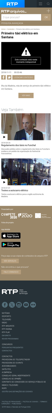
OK (46, 17)
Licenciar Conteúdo (23, 77)
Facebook (5, 305)
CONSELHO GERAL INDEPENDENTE (16, 376)
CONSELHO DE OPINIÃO (11, 379)
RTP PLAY (6, 332)
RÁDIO (4, 323)
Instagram (19, 305)
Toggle (48, 4)
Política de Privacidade (11, 402)
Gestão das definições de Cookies (17, 392)
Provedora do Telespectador (16, 360)
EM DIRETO (6, 335)
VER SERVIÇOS (10, 261)
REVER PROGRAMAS (10, 339)
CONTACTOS (7, 356)
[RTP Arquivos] (14, 12)
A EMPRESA (7, 372)
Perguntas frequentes (12, 348)
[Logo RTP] (15, 291)
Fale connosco (11, 272)
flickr (33, 305)
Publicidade (16, 404)
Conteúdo (10, 29)
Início (3, 29)
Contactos (7, 351)
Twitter (12, 305)
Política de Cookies (30, 402)
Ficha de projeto (7, 223)
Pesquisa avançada (12, 23)
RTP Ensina (7, 329)
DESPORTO (6, 316)
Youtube (26, 305)
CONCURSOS (7, 344)
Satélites (6, 369)
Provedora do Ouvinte (12, 363)
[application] (26, 56)
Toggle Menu (40, 4)
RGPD (4, 388)
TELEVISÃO (6, 320)
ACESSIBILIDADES (9, 366)
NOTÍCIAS (6, 313)
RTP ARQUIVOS (8, 326)
